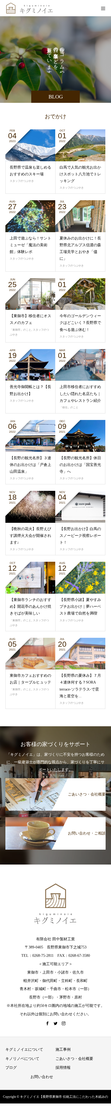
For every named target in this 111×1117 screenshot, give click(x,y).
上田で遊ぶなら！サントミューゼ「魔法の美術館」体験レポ (30, 245)
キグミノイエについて (24, 1049)
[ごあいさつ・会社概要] (55, 779)
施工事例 (63, 1049)
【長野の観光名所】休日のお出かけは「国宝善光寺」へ (80, 465)
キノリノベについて (22, 1059)
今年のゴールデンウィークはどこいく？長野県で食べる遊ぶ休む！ (80, 322)
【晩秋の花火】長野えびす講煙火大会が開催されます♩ (30, 535)
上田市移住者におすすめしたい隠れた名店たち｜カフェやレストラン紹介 (80, 393)
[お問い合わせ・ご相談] (55, 818)
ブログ (11, 1068)
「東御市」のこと (20, 329)
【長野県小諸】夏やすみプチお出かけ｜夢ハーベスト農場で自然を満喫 (80, 606)
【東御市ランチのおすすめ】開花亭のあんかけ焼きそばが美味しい (30, 606)
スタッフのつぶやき (22, 180)
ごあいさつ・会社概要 (74, 1059)
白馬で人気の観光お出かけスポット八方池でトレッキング (80, 174)
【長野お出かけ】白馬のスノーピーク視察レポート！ (80, 535)
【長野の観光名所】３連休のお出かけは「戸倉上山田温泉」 (30, 465)
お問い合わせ (41, 1077)
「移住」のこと (69, 407)
